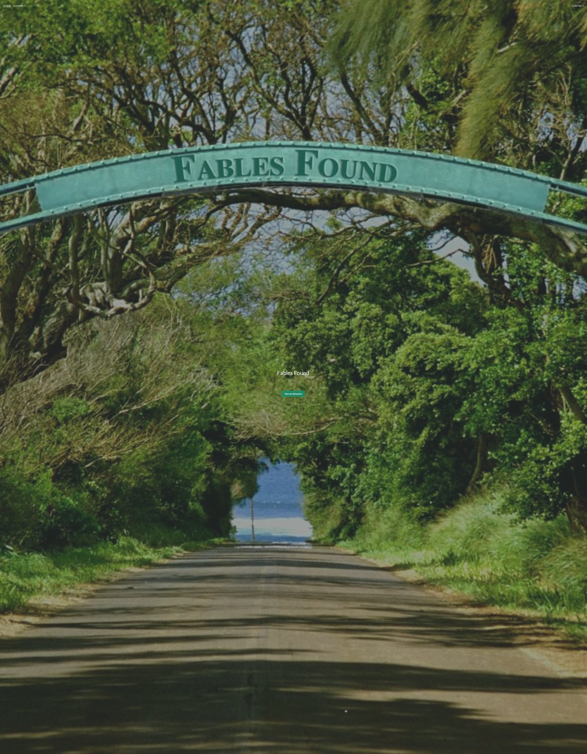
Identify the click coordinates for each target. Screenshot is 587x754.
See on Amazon (293, 393)
